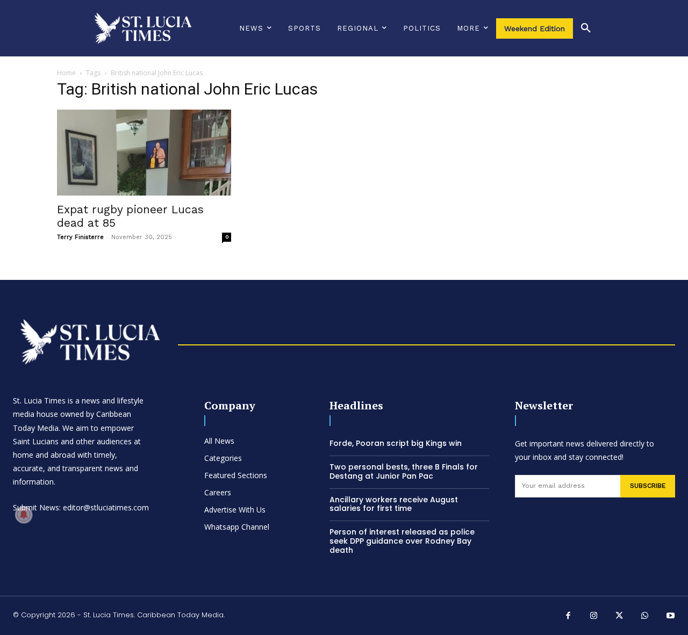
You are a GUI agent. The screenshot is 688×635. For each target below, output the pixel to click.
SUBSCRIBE (647, 485)
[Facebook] (568, 617)
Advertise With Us (235, 509)
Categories (223, 458)
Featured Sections (235, 475)
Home (66, 72)
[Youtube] (671, 617)
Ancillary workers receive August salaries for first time (393, 504)
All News (219, 441)
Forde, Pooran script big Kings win (395, 443)
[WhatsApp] (645, 617)
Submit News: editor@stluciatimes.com (81, 507)
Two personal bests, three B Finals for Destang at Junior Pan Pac (403, 471)
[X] (620, 617)
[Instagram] (594, 617)
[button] (586, 28)
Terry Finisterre (80, 237)
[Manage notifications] (23, 514)
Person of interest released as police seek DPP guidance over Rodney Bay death (402, 540)
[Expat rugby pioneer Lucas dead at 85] (144, 153)
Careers (217, 492)
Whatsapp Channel (236, 527)
